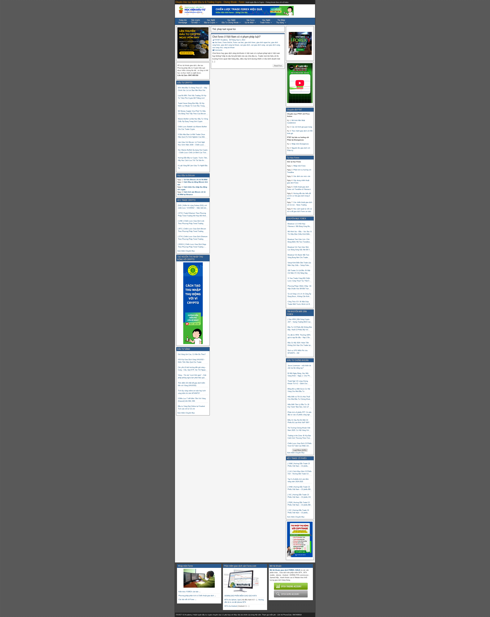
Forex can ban (238, 42)
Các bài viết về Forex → (188, 599)
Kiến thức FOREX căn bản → (190, 592)
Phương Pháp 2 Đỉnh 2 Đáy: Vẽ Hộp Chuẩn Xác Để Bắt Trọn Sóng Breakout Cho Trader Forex (300, 287)
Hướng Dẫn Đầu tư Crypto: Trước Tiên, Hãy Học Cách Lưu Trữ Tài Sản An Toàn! (192, 159)
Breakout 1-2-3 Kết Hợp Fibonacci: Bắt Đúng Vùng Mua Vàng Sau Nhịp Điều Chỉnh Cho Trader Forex (299, 225)
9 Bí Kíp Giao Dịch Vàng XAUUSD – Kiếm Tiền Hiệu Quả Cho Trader (191, 361)
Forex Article (227, 42)
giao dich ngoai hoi (263, 42)
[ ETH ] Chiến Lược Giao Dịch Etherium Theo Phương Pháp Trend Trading (192, 238)
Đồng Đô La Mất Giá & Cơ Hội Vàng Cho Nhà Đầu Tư (299, 390)
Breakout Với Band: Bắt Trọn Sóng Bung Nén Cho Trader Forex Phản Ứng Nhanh (298, 256)
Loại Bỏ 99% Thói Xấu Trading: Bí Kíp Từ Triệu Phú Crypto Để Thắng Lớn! (192, 97)
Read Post (278, 66)
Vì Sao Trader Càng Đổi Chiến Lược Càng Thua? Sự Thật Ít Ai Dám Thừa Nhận (299, 279)
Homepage (182, 21)
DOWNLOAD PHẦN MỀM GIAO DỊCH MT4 (240, 596)
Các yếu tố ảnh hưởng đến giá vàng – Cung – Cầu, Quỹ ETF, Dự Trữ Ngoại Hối (192, 368)
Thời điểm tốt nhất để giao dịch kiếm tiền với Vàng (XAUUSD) (191, 384)
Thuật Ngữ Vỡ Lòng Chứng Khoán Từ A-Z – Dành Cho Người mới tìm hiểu (298, 382)
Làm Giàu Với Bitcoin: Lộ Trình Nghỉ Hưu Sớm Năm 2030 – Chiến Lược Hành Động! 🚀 (191, 143)
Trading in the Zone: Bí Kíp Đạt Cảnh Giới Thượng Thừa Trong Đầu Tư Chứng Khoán (299, 437)
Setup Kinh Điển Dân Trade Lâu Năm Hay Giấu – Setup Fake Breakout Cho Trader (299, 264)
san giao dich (245, 45)
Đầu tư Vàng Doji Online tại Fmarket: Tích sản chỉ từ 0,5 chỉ (191, 407)
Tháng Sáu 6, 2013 (238, 40)
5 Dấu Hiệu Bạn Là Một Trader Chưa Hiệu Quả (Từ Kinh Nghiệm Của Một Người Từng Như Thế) (191, 135)
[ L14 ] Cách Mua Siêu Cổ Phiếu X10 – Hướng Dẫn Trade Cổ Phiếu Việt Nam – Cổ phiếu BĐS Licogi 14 (300, 472)
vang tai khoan (229, 47)
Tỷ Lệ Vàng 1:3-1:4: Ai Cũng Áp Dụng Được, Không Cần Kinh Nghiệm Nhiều (299, 295)
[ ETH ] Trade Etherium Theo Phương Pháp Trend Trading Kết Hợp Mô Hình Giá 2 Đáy (192, 214)
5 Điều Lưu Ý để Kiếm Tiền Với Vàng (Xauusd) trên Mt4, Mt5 (192, 400)
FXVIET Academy (221, 40)
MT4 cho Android (230, 606)
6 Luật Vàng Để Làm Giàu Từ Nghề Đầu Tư (192, 167)
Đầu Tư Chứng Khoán (230, 21)
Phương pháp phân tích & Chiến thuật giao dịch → (197, 596)
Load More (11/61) (300, 450)
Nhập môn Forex (299, 166)
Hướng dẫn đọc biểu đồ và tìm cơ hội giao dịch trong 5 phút (299, 195)
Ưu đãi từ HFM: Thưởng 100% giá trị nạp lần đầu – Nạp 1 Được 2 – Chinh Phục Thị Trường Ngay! (300, 336)
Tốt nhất (195, 21)
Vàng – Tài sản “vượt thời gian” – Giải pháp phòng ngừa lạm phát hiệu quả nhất (192, 376)
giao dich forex (250, 42)
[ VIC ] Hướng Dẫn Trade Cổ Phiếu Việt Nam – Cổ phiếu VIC (299, 496)
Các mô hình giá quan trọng (302, 127)
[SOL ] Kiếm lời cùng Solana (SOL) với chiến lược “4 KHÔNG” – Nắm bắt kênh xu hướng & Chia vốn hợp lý (192, 206)
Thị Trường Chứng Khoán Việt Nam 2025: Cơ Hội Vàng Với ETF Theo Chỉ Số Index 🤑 (299, 429)
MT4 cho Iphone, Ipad (232, 600)
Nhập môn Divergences (300, 144)
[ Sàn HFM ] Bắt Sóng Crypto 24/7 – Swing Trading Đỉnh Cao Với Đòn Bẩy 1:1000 (299, 320)
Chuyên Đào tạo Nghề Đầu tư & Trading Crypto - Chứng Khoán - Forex (209, 2)
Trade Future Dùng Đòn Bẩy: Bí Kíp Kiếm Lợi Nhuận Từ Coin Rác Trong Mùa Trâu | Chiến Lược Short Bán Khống (191, 104)
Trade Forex (265, 21)
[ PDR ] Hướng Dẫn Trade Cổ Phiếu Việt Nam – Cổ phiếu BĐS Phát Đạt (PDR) (300, 504)
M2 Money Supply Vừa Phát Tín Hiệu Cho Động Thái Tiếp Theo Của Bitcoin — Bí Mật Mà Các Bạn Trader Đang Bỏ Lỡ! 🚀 (193, 112)
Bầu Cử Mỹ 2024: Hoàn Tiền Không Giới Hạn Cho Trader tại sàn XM (299, 344)
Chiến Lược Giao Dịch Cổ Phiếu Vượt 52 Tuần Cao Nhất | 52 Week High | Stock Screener (299, 444)
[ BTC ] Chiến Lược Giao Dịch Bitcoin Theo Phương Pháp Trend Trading (192, 230)
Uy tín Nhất (250, 21)
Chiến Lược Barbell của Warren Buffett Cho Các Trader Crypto (192, 128)
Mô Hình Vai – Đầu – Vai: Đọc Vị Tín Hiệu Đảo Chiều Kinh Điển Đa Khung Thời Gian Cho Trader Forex (300, 233)
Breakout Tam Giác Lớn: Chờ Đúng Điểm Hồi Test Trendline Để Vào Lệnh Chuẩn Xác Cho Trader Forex (299, 240)
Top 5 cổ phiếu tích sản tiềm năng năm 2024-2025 (298, 480)
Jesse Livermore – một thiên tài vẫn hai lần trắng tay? (299, 367)
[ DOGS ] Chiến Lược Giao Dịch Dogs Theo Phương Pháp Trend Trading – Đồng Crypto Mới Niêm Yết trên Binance (193, 245)
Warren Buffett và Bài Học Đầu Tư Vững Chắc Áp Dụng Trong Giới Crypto (193, 120)
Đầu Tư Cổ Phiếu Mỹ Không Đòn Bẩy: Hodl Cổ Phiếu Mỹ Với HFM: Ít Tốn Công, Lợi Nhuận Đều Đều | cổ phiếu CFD (300, 328)
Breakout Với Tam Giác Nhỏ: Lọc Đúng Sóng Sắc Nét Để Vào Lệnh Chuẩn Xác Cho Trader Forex (299, 248)
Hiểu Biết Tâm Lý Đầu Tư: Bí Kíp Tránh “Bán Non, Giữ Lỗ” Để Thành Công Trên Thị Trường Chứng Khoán (299, 406)
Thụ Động (280, 21)
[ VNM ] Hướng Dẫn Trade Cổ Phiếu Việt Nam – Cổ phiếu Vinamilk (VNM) (299, 465)
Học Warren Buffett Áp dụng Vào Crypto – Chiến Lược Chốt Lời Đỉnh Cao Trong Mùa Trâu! (192, 151)
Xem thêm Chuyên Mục (186, 251)
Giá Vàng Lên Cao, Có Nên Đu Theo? (192, 354)
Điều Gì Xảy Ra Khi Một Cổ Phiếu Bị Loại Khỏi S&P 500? (298, 421)
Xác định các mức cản (301, 176)
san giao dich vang (258, 45)
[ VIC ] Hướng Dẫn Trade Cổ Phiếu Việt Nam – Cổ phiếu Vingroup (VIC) (298, 511)
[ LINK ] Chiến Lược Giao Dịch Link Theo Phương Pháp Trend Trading (191, 222)
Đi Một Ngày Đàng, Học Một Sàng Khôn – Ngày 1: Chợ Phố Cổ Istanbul (299, 374)
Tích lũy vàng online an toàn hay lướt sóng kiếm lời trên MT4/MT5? (192, 392)
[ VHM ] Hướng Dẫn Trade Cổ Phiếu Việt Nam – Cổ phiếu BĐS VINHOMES (300, 488)
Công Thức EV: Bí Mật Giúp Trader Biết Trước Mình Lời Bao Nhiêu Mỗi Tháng (300, 303)
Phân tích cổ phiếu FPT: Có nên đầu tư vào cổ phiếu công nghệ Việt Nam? (299, 413)
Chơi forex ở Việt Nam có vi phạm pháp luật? (236, 36)
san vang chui (217, 47)
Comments (218, 50)
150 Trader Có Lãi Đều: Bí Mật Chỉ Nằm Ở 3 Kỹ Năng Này (299, 272)
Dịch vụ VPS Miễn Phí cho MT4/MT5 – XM (298, 352)
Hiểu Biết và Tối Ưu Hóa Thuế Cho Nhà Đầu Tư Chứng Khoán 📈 (299, 398)
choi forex (218, 42)
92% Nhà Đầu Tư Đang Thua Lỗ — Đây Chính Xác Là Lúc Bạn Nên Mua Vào (192, 89)
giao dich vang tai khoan (230, 45)
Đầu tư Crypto (209, 21)
